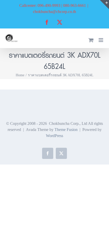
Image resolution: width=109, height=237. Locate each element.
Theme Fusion (66, 129)
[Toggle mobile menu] (101, 40)
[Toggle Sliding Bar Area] (104, 4)
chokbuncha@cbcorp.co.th (54, 11)
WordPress (54, 136)
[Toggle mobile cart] (91, 40)
